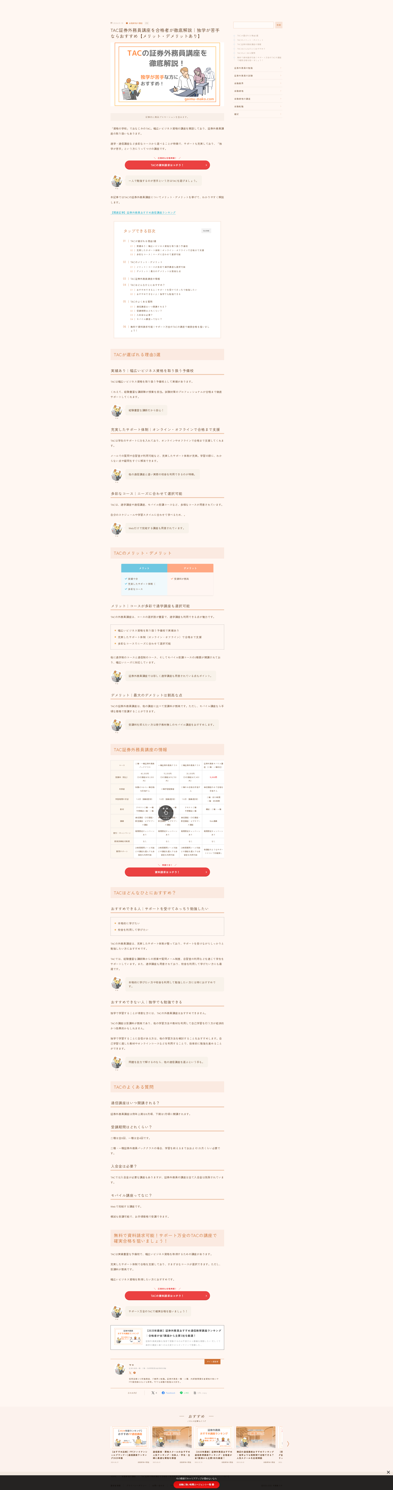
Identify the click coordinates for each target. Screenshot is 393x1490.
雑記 (236, 114)
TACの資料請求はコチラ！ (167, 165)
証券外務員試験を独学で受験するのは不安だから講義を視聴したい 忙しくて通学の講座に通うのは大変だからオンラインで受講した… (183, 1343)
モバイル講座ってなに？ (149, 319)
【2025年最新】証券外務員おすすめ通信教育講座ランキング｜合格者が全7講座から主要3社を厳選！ (183, 1333)
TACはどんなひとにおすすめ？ (147, 285)
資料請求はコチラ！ (167, 872)
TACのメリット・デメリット (146, 262)
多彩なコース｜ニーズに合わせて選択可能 (158, 254)
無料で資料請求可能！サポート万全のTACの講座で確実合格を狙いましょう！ (170, 328)
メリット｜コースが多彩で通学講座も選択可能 (160, 266)
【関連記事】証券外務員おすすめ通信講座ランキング (143, 212)
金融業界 (239, 83)
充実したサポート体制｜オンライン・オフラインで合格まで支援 (170, 250)
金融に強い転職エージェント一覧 (195, 1484)
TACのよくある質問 (141, 301)
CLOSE (206, 231)
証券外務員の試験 (243, 75)
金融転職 (239, 106)
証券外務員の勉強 (243, 67)
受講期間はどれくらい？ (149, 310)
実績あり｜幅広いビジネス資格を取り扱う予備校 (162, 246)
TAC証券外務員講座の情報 (145, 278)
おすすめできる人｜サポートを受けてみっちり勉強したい (166, 289)
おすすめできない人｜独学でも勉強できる (158, 294)
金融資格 (239, 90)
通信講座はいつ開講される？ (151, 306)
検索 (279, 25)
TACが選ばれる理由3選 (143, 241)
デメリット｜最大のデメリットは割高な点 (158, 271)
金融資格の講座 (136, 23)
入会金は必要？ (144, 314)
